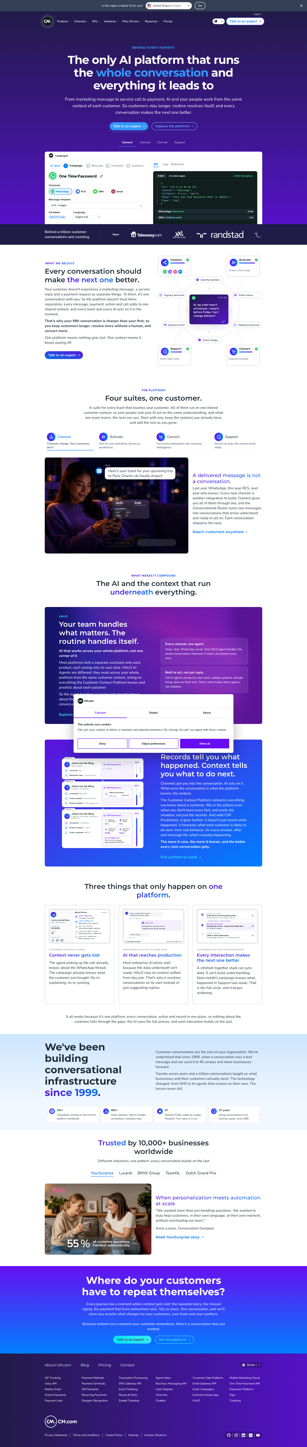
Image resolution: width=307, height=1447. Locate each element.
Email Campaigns (203, 1389)
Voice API (51, 1384)
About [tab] (207, 712)
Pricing (168, 21)
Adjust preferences (153, 743)
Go (200, 5)
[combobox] (169, 5)
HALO (196, 1401)
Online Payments (55, 1395)
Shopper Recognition (95, 1401)
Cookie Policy (114, 1435)
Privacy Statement (56, 1435)
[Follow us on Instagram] (236, 1435)
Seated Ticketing (129, 1401)
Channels (162, 1395)
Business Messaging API (171, 1384)
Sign (232, 1395)
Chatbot (161, 1401)
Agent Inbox (163, 1378)
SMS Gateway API (130, 1384)
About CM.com (58, 1365)
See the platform (173, 1340)
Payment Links (54, 1401)
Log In (257, 14)
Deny (102, 743)
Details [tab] (153, 712)
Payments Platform (241, 1389)
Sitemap (133, 1435)
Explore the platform (172, 126)
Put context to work (179, 857)
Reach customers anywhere (218, 532)
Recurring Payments (94, 1395)
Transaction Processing (133, 1378)
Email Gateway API (204, 1384)
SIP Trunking (53, 1378)
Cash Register (164, 1389)
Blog (85, 1365)
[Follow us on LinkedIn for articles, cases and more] (243, 1435)
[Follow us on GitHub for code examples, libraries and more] (228, 1435)
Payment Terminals (94, 1384)
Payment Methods (93, 1378)
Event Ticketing (128, 1389)
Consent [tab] (100, 712)
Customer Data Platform (208, 1378)
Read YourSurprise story (178, 1237)
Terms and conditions (86, 1435)
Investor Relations (155, 1435)
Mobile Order (53, 1389)
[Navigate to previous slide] (47, 1114)
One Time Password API (245, 1384)
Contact (127, 1365)
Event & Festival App (206, 1395)
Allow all (204, 743)
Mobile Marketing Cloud (245, 1378)
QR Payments (90, 1389)
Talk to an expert (243, 21)
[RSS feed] (250, 1435)
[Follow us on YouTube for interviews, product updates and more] (258, 1435)
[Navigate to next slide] (260, 1114)
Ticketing (235, 1401)
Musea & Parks (128, 1395)
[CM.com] (48, 21)
